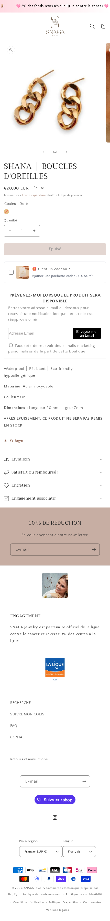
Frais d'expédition (33, 195)
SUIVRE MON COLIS (27, 714)
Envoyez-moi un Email (86, 333)
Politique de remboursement (42, 894)
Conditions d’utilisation (28, 902)
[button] (6, 26)
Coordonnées (92, 902)
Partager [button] (17, 441)
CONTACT (18, 737)
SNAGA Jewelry (35, 888)
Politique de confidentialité (84, 894)
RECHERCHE (20, 703)
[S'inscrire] (94, 550)
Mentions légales (57, 910)
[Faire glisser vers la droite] (66, 152)
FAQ (13, 726)
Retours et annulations (29, 759)
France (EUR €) (36, 851)
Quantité (10, 220)
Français (74, 851)
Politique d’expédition (63, 902)
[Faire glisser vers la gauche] (43, 152)
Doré (6, 211)
